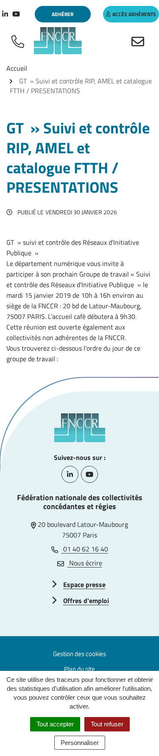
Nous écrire (84, 563)
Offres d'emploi (86, 600)
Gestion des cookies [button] (79, 654)
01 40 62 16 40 (84, 549)
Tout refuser (107, 724)
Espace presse (84, 584)
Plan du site (79, 669)
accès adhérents (134, 14)
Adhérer (62, 14)
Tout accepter (55, 724)
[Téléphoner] (19, 41)
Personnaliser (80, 742)
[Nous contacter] (139, 41)
